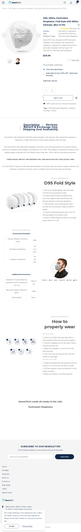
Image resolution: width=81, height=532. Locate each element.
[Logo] (14, 2)
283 (48, 104)
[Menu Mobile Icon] (3, 2)
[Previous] (4, 35)
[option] (21, 35)
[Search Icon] (65, 3)
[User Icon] (71, 3)
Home (4, 8)
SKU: (45, 34)
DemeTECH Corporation (67, 31)
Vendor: (46, 31)
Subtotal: (47, 81)
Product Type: (49, 36)
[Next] (38, 35)
